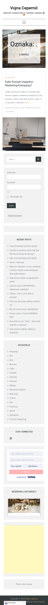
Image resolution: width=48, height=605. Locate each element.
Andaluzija (14, 351)
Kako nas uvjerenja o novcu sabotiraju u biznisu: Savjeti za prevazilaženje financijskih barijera (25, 270)
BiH (11, 356)
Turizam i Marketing (26, 108)
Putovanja (14, 406)
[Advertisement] (24, 549)
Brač (11, 360)
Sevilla (12, 411)
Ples (11, 402)
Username (11, 172)
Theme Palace (39, 602)
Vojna (38, 108)
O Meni (13, 398)
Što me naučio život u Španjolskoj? (24, 309)
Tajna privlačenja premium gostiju (23, 246)
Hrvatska (13, 381)
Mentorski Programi (18, 390)
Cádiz (12, 368)
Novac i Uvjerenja (17, 262)
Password (11, 182)
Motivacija (15, 108)
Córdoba (13, 373)
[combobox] (26, 453)
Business (8, 108)
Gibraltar (13, 377)
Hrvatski (12, 603)
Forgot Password (15, 215)
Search (26, 472)
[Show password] (8, 192)
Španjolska (14, 415)
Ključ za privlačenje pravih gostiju (23, 258)
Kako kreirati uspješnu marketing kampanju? (19, 83)
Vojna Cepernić (24, 8)
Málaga (13, 385)
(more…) (27, 102)
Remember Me (16, 197)
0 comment (10, 111)
